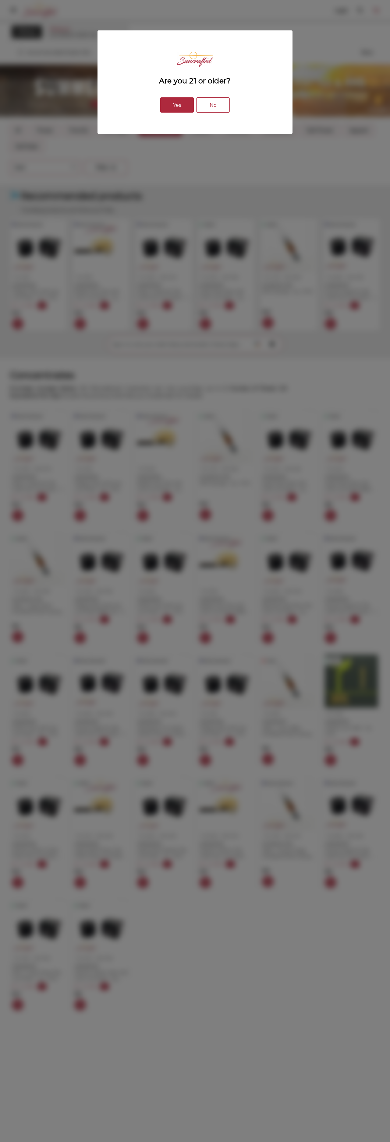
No (213, 105)
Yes (177, 105)
